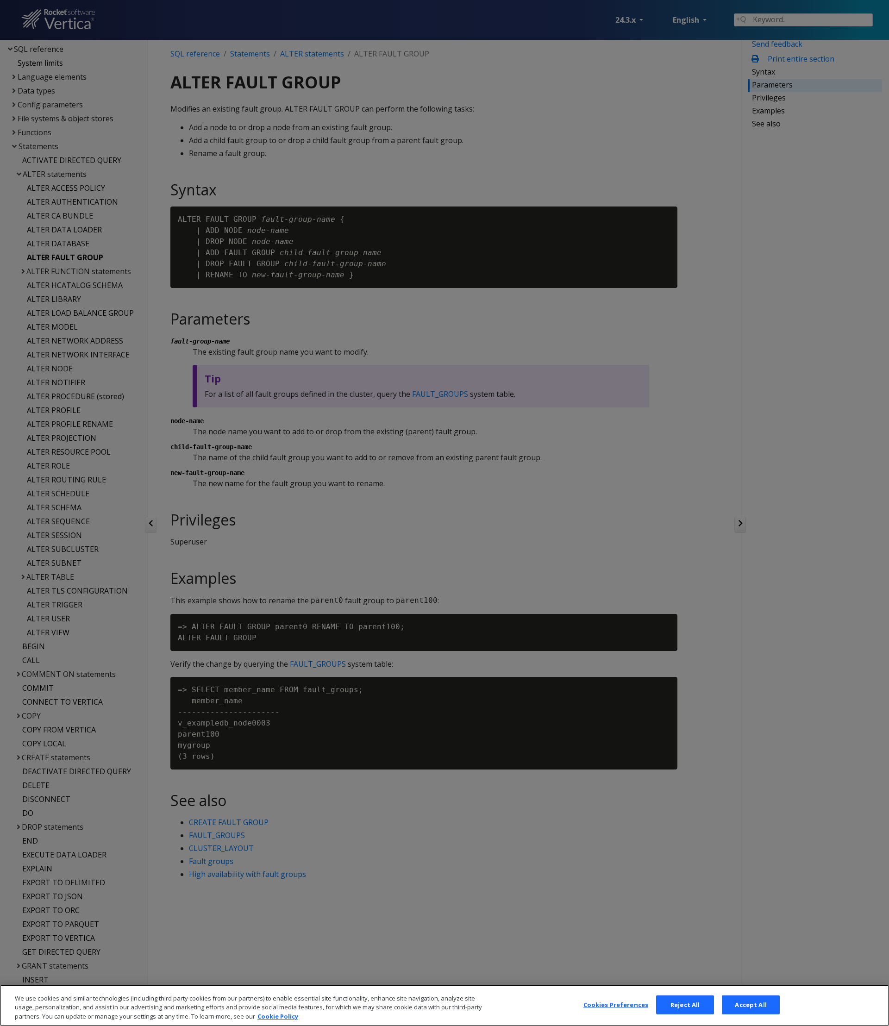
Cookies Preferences (615, 1004)
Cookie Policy (277, 1016)
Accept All (750, 1004)
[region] (444, 1005)
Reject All (685, 1004)
